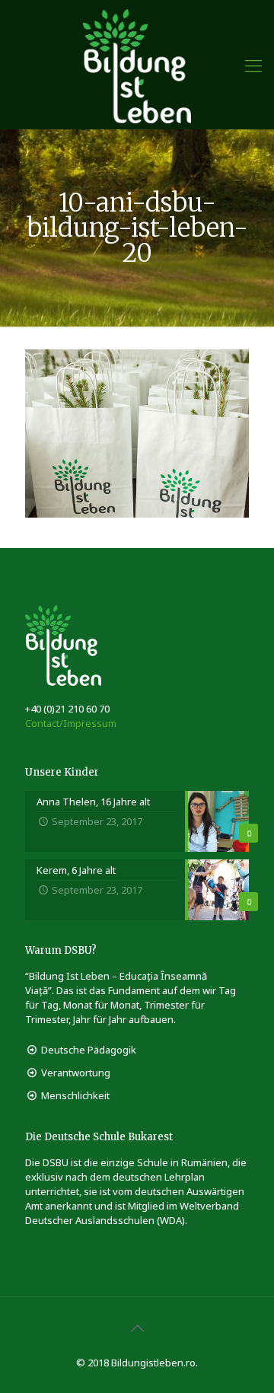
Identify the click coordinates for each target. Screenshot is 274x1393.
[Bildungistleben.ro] (137, 65)
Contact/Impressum (70, 723)
